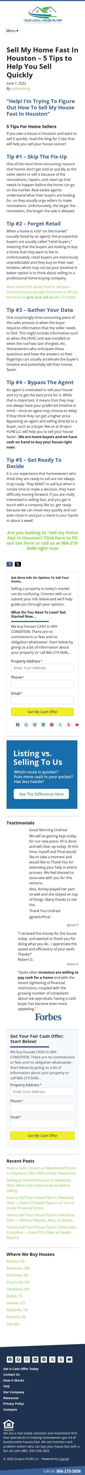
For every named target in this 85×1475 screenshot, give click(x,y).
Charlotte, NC (18, 1275)
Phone (17, 677)
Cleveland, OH (18, 1289)
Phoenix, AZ (16, 1317)
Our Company (13, 1392)
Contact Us (11, 1374)
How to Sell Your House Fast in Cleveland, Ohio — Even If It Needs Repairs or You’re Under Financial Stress (40, 1202)
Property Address (26, 661)
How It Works (13, 1380)
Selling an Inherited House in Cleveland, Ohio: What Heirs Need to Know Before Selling (39, 1185)
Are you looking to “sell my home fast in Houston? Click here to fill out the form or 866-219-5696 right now (42, 540)
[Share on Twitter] (18, 564)
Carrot (64, 1459)
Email (16, 693)
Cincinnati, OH (18, 1282)
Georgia (13, 1323)
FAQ (6, 1386)
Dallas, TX (14, 1296)
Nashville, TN (17, 1310)
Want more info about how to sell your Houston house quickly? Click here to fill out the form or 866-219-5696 (42, 292)
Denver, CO (16, 1303)
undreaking (20, 88)
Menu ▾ (12, 30)
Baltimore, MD (18, 1268)
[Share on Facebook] (10, 564)
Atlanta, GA (16, 1261)
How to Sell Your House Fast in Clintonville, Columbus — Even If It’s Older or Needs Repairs (41, 1232)
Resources (11, 1398)
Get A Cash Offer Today (20, 1369)
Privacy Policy (13, 1404)
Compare (10, 1409)
